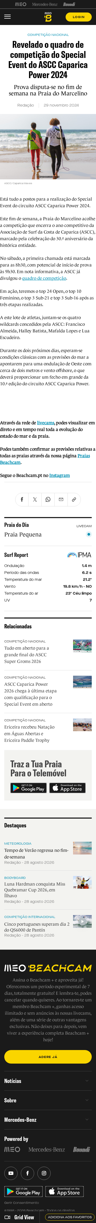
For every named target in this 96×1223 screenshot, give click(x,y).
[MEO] (20, 4)
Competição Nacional (25, 641)
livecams (45, 422)
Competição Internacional (29, 917)
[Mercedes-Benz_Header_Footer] (45, 4)
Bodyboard (15, 878)
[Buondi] (69, 4)
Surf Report (16, 555)
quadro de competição (44, 278)
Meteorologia (17, 843)
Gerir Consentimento (21, 1203)
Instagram (59, 475)
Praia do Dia (16, 525)
